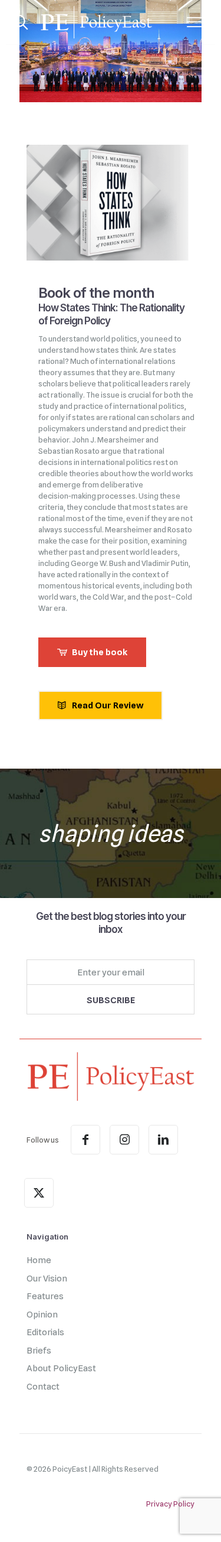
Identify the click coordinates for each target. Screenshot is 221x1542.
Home (39, 1260)
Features (45, 1296)
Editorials (45, 1332)
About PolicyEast (61, 1368)
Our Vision (47, 1278)
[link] (110, 1076)
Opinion (42, 1314)
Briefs (39, 1350)
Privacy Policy (170, 1503)
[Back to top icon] (196, 1517)
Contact (43, 1386)
